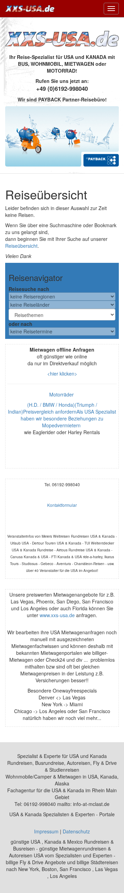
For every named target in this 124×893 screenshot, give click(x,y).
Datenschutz (76, 831)
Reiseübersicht (21, 245)
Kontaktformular (62, 505)
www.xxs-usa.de (57, 615)
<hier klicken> (62, 373)
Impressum (46, 831)
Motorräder (62, 394)
